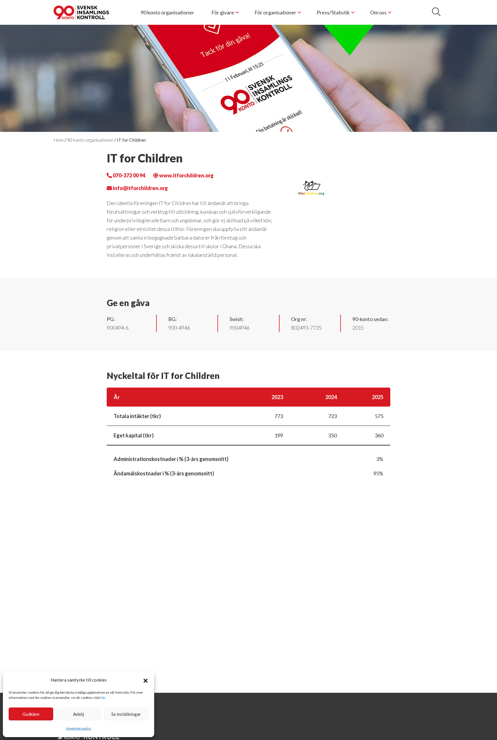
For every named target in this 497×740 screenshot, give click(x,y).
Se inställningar (126, 714)
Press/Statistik (333, 12)
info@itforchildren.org (140, 188)
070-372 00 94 (128, 175)
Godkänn (30, 714)
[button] (145, 680)
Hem (58, 140)
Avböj (78, 714)
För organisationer (275, 12)
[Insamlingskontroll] (81, 12)
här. (103, 697)
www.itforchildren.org (186, 175)
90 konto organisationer (167, 12)
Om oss (378, 12)
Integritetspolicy (78, 728)
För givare (222, 12)
